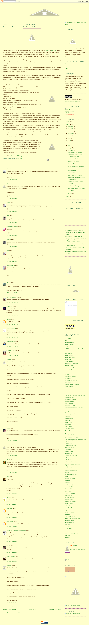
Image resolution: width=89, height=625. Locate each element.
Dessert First (68, 422)
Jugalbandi (68, 449)
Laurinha (9, 359)
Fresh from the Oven (70, 435)
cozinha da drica (11, 350)
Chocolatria (68, 378)
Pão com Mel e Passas (74, 163)
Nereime (9, 497)
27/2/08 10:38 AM (12, 315)
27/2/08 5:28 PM (12, 517)
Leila (8, 476)
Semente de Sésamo (70, 501)
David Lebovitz (69, 418)
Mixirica (67, 472)
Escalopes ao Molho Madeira (76, 159)
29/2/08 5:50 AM (12, 561)
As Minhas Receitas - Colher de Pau (74, 349)
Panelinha (67, 482)
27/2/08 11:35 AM (12, 337)
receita (47, 50)
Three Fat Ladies (69, 522)
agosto (70, 136)
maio (69, 143)
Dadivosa (67, 416)
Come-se (67, 388)
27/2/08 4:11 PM (12, 504)
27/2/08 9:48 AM (12, 261)
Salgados (67, 66)
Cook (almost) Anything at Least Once (75, 395)
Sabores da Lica (69, 499)
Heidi (8, 215)
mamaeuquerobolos (12, 226)
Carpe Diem (68, 374)
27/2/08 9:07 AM (12, 235)
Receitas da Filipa (69, 497)
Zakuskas (67, 537)
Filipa (8, 169)
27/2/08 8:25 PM (12, 541)
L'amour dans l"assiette (71, 455)
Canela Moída (68, 370)
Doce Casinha (68, 426)
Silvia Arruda (10, 521)
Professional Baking (16, 156)
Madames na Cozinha (71, 470)
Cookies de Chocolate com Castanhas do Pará (20, 27)
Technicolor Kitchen (70, 516)
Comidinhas (68, 391)
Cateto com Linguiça (73, 161)
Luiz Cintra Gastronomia (71, 468)
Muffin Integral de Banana (75, 152)
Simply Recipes (69, 503)
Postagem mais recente (9, 609)
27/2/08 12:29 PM (12, 346)
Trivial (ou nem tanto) (70, 526)
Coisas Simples (69, 386)
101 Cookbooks (69, 338)
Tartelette (67, 514)
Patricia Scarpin (11, 341)
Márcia (8, 202)
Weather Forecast (69, 571)
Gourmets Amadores (70, 445)
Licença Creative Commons (72, 101)
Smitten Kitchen (69, 505)
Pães (66, 64)
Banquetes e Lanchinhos (71, 363)
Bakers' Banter (69, 355)
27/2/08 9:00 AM (12, 222)
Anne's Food (68, 346)
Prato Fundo (68, 491)
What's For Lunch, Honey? (72, 533)
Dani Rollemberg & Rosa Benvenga (16, 530)
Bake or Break (68, 353)
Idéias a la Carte (69, 447)
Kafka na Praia (69, 451)
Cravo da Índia (69, 403)
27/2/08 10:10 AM (12, 293)
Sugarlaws (67, 510)
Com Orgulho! (71, 172)
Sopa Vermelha (69, 508)
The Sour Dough (69, 520)
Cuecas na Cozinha (70, 405)
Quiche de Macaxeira (70, 493)
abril (69, 145)
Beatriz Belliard (11, 556)
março (70, 147)
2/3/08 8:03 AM (12, 603)
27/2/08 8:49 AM (12, 211)
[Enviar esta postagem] (47, 159)
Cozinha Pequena (69, 401)
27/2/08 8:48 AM (12, 198)
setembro (70, 133)
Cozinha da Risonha (70, 399)
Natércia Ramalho (11, 297)
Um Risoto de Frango (73, 186)
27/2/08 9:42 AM (12, 246)
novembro (71, 128)
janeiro (70, 193)
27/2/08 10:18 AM (12, 302)
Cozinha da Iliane (69, 397)
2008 (68, 124)
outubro (70, 131)
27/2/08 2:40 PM (12, 472)
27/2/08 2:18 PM (12, 455)
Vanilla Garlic (68, 531)
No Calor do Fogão (70, 478)
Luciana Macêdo (11, 328)
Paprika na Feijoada (70, 484)
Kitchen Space (68, 453)
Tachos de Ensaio (69, 512)
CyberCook (71, 114)
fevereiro (70, 150)
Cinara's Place (68, 382)
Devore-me (68, 424)
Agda (66, 340)
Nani (8, 250)
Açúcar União (68, 351)
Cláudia (9, 459)
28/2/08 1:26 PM (12, 552)
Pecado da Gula (69, 487)
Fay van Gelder (11, 265)
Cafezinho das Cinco (70, 368)
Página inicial (32, 609)
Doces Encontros (69, 428)
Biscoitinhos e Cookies (17, 159)
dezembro (71, 126)
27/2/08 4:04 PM (12, 493)
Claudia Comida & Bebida (72, 384)
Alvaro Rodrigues (69, 342)
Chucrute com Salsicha (71, 380)
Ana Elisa (53, 50)
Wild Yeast (67, 535)
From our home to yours (71, 437)
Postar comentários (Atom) (14, 612)
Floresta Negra (72, 170)
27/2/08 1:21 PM (12, 424)
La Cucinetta (68, 457)
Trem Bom (67, 524)
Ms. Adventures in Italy (71, 474)
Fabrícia (9, 239)
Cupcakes (67, 409)
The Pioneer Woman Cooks (72, 518)
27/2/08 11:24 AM (12, 324)
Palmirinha (67, 480)
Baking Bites (68, 359)
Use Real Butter (69, 529)
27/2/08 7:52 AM (12, 179)
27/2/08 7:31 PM (12, 526)
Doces (33, 159)
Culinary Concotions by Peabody (73, 407)
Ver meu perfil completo (77, 549)
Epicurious (67, 433)
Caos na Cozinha (69, 372)
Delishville (67, 420)
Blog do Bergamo (69, 365)
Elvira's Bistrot (68, 430)
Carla (8, 282)
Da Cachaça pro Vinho (71, 414)
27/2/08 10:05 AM (12, 278)
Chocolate (27, 159)
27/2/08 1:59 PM (12, 440)
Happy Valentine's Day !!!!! (75, 175)
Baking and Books (69, 357)
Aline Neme (10, 184)
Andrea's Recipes (69, 344)
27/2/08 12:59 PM (12, 355)
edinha (8, 545)
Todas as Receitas (40, 159)
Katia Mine (9, 508)
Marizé (8, 428)
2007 (68, 196)
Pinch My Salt (68, 489)
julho (69, 138)
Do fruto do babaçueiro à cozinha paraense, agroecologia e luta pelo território (75, 232)
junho (69, 140)
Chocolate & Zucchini (70, 376)
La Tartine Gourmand (70, 460)
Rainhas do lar (69, 495)
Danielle (9, 319)
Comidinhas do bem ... (71, 393)
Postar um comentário (9, 607)
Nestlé (66, 476)
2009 (68, 121)
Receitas (67, 114)
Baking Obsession (69, 361)
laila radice (9, 306)
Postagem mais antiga (55, 609)
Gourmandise (68, 443)
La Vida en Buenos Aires (71, 462)
